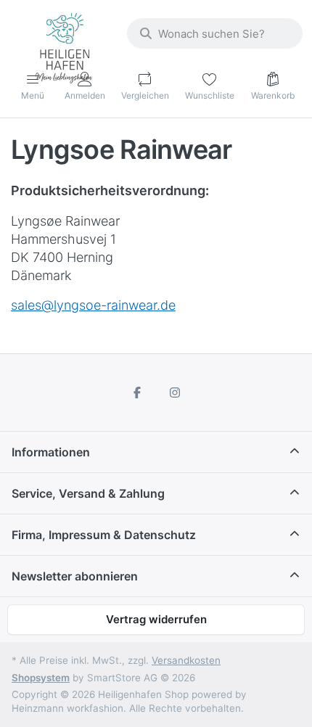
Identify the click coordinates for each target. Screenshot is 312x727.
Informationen (51, 452)
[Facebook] (137, 392)
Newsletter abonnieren (75, 576)
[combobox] (215, 33)
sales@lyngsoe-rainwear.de (93, 305)
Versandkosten (186, 660)
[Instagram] (175, 392)
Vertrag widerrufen (156, 619)
